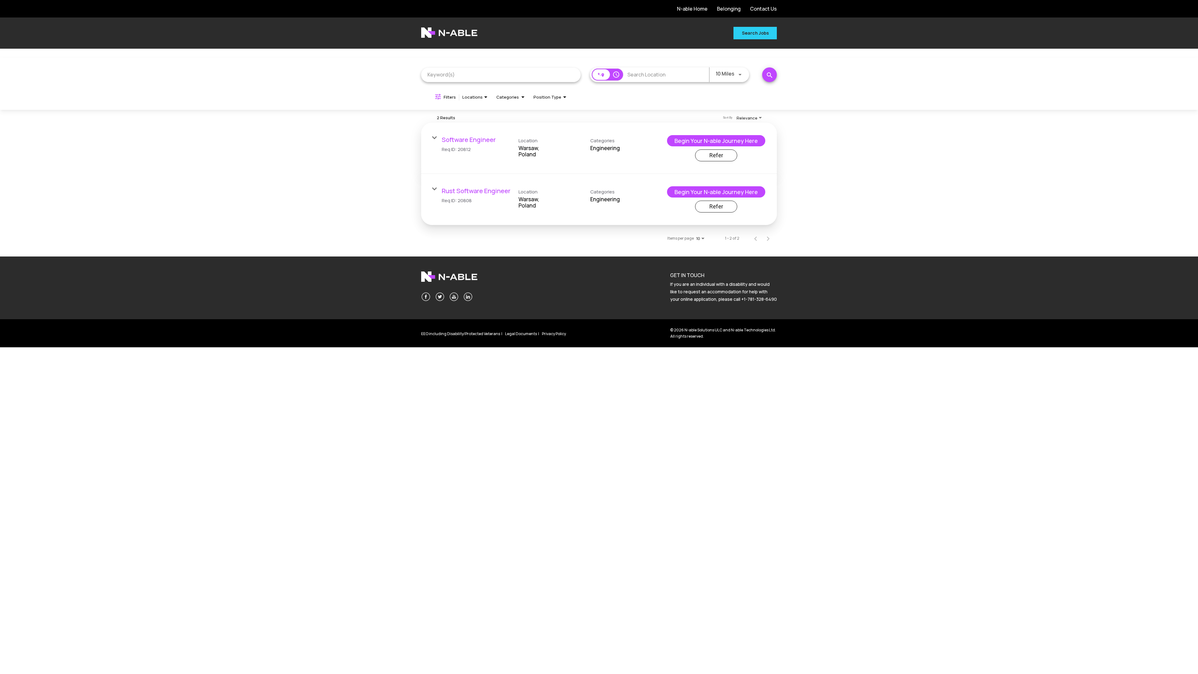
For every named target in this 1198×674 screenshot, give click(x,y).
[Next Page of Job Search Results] (768, 238)
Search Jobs (755, 33)
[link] (599, 148)
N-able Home (692, 8)
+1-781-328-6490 (759, 299)
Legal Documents (521, 333)
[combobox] (500, 74)
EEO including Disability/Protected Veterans (460, 333)
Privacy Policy (554, 333)
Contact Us (763, 8)
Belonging (729, 8)
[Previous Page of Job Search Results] (755, 238)
